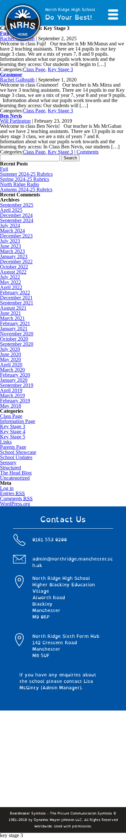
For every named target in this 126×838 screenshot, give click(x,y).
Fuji (4, 169)
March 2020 (12, 369)
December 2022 (16, 261)
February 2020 (15, 375)
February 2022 (15, 292)
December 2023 (16, 236)
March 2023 (12, 251)
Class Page (34, 69)
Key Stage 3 (60, 69)
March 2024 (12, 230)
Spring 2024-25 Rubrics (24, 179)
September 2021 (16, 303)
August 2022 (13, 272)
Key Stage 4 (12, 431)
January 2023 (13, 256)
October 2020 (14, 339)
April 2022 (11, 287)
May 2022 (10, 282)
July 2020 (10, 349)
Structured (10, 467)
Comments (88, 152)
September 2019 (16, 385)
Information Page (17, 421)
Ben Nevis (11, 115)
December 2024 (16, 215)
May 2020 (10, 359)
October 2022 (14, 266)
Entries (12, 493)
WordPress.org (15, 503)
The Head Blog (16, 472)
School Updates (16, 457)
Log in (7, 488)
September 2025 (16, 205)
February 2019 (15, 400)
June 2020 (10, 354)
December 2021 (16, 297)
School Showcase (18, 452)
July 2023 (10, 241)
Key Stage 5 (12, 436)
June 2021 (10, 313)
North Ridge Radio (19, 184)
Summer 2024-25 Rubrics (26, 174)
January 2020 (13, 380)
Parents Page (13, 447)
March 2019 (12, 395)
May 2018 (10, 406)
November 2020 (16, 333)
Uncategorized (15, 478)
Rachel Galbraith (17, 79)
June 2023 (10, 246)
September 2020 (16, 344)
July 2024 (10, 225)
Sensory (8, 462)
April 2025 (11, 210)
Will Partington (15, 121)
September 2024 (16, 220)
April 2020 (11, 364)
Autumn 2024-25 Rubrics (26, 189)
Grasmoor (11, 74)
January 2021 (13, 328)
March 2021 (12, 318)
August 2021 (13, 308)
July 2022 (10, 277)
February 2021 (15, 323)
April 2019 (11, 390)
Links (6, 442)
